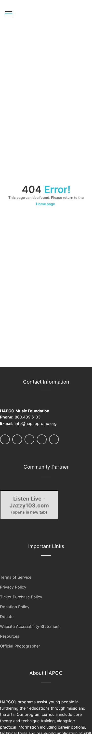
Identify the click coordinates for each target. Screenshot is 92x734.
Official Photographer (20, 646)
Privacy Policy (13, 587)
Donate (6, 616)
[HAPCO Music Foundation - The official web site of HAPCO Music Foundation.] (38, 28)
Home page (45, 204)
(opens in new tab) (29, 505)
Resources (9, 636)
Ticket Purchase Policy (21, 596)
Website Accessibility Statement (30, 626)
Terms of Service (15, 577)
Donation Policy (14, 606)
